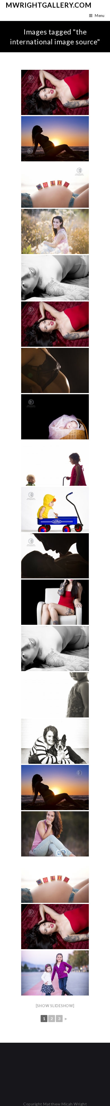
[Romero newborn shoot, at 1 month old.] (55, 416)
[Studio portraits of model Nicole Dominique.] (55, 92)
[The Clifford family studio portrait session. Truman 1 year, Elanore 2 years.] (55, 463)
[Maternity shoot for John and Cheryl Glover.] (55, 138)
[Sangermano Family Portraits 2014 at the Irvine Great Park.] (55, 973)
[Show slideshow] (55, 1005)
